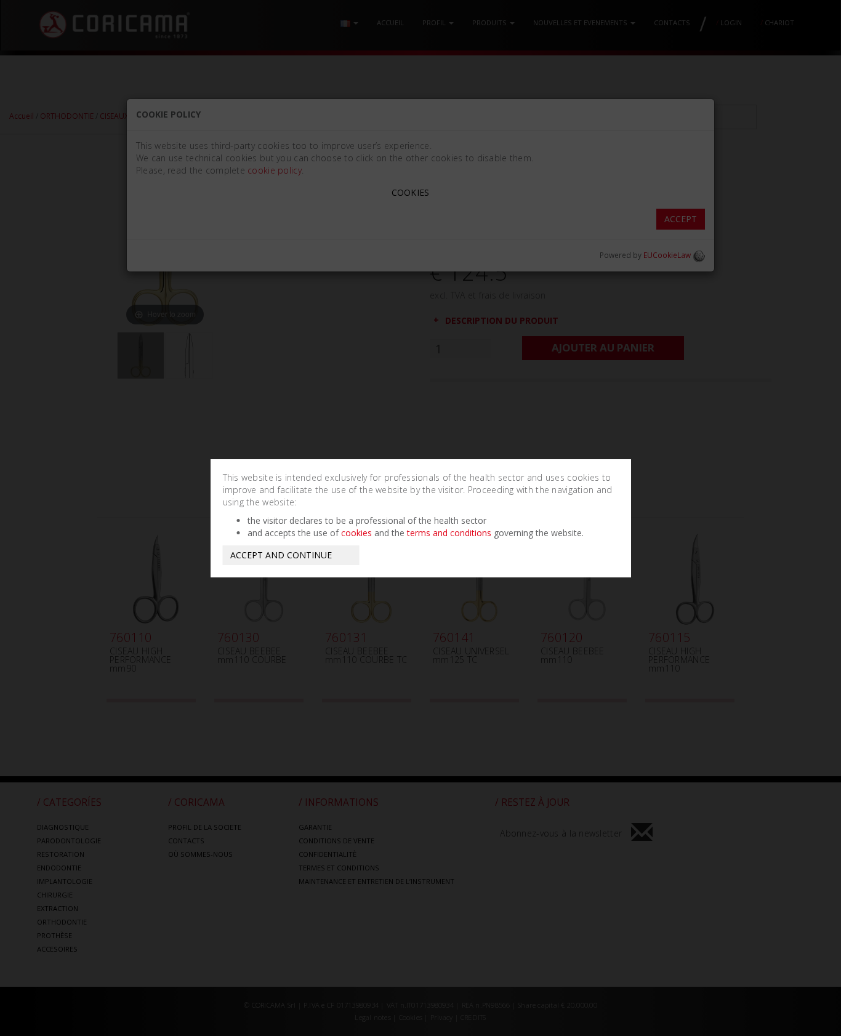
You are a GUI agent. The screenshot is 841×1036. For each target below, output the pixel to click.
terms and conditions (449, 533)
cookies (356, 533)
